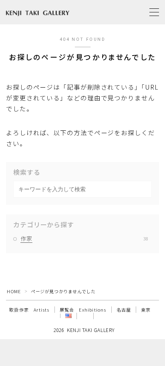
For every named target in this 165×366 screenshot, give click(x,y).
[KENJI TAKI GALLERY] (37, 12)
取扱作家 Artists (29, 309)
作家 (84, 238)
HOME (13, 291)
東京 (146, 309)
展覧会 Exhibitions (83, 309)
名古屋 (124, 309)
